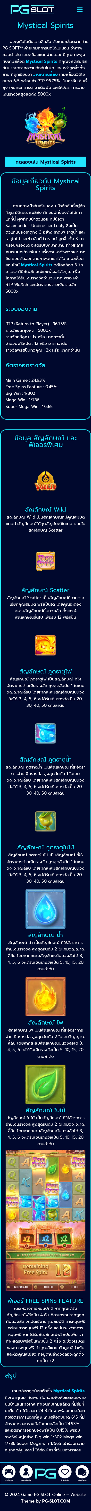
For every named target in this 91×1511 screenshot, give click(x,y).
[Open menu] (79, 9)
